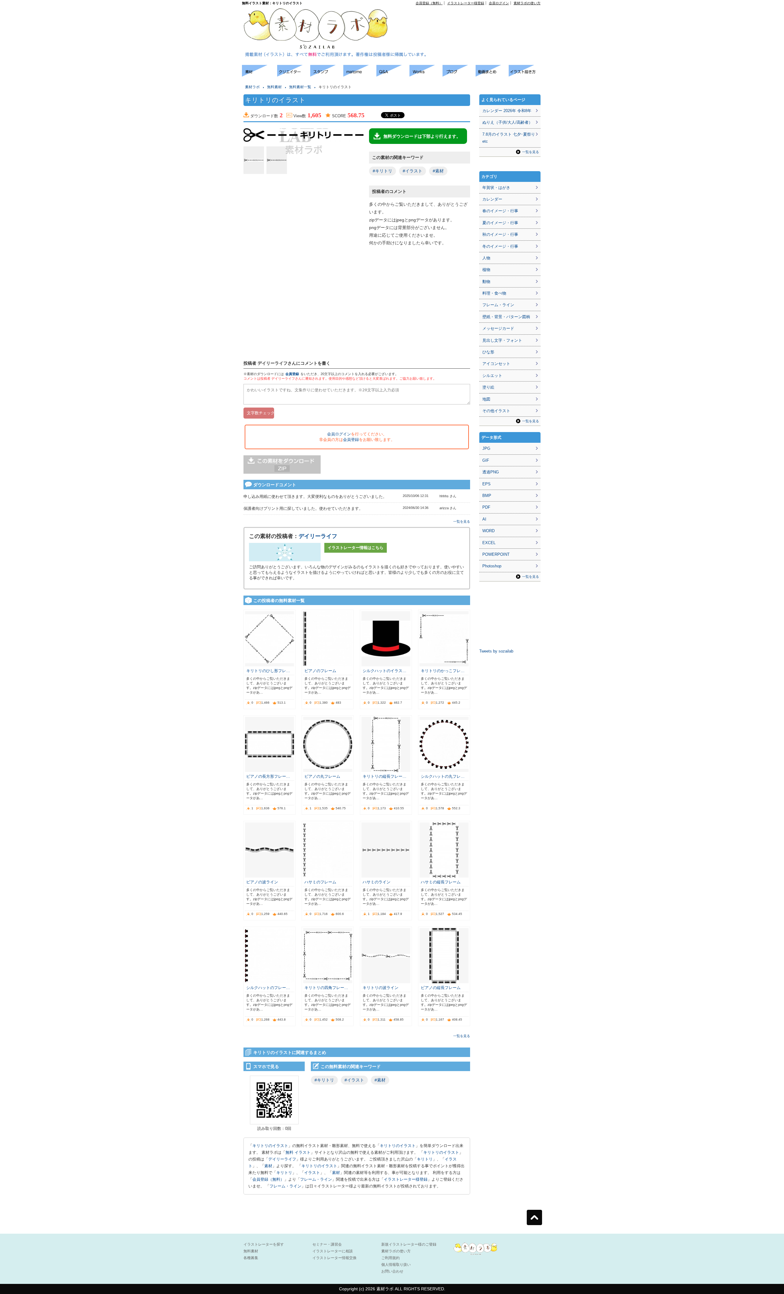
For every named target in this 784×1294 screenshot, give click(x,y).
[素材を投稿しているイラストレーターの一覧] (293, 75)
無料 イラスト (298, 1152)
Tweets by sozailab (496, 651)
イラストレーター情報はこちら (355, 547)
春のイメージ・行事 (500, 211)
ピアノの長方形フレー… (268, 776)
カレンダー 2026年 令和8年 (506, 110)
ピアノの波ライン (262, 882)
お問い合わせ (392, 1271)
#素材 (438, 170)
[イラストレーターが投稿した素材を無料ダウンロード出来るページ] (259, 75)
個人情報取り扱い (396, 1264)
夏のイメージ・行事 (500, 222)
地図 (486, 399)
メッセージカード (498, 328)
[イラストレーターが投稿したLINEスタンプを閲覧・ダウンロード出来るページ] (326, 75)
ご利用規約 (390, 1258)
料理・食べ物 (494, 293)
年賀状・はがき (496, 187)
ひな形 (488, 352)
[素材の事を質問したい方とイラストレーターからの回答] (392, 75)
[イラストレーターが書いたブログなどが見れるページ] (459, 75)
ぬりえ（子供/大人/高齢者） (507, 122)
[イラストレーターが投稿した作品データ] (426, 75)
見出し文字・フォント (502, 340)
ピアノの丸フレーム (322, 776)
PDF (486, 507)
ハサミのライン (376, 882)
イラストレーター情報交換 (334, 1258)
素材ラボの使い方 (527, 3)
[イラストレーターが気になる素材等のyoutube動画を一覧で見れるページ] (492, 75)
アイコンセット (496, 363)
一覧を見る (461, 521)
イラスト (312, 1172)
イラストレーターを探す (263, 1244)
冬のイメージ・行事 (500, 246)
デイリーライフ (318, 536)
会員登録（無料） (429, 3)
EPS (486, 484)
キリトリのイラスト (270, 1145)
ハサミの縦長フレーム (441, 882)
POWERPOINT (496, 554)
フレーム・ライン (316, 1179)
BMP (486, 495)
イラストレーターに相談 (332, 1251)
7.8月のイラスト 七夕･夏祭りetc (508, 138)
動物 (486, 281)
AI (484, 519)
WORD (488, 531)
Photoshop (491, 566)
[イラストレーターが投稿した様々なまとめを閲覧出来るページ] (359, 75)
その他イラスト (496, 410)
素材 (268, 1166)
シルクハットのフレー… (268, 987)
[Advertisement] (470, 18)
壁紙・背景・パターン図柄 (506, 316)
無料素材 (274, 87)
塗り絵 (488, 387)
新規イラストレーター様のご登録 (408, 1244)
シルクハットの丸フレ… (443, 776)
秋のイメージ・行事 (500, 234)
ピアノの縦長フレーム (441, 987)
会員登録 (292, 374)
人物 (486, 258)
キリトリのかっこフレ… (443, 670)
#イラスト (412, 170)
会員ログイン (499, 3)
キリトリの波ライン (380, 987)
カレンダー (492, 199)
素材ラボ (252, 87)
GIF (485, 460)
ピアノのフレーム (320, 670)
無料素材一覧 (300, 87)
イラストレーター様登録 (465, 3)
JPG (486, 448)
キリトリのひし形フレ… (268, 670)
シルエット (492, 375)
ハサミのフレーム (320, 882)
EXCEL (489, 542)
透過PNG (490, 472)
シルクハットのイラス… (384, 670)
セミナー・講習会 (327, 1244)
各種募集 (250, 1258)
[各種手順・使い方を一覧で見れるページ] (525, 75)
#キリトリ (382, 170)
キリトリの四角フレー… (326, 987)
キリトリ (425, 1159)
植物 (486, 269)
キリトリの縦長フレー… (384, 776)
